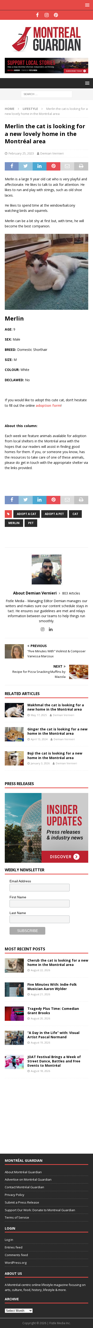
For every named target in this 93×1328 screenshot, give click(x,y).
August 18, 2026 (40, 1071)
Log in (9, 1239)
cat (75, 514)
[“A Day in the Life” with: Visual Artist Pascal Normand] (14, 1038)
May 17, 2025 (39, 715)
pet (31, 523)
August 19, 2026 (40, 1042)
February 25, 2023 (21, 153)
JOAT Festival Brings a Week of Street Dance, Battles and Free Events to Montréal (54, 1061)
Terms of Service (17, 1217)
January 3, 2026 (40, 763)
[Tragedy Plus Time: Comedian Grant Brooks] (14, 1014)
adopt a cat (26, 514)
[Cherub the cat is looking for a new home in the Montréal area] (14, 965)
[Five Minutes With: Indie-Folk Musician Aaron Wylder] (14, 989)
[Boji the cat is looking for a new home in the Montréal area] (14, 758)
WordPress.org (15, 1262)
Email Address (20, 881)
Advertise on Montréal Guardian (28, 1179)
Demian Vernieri (52, 153)
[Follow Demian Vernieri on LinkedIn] (48, 629)
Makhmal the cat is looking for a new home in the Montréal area (55, 707)
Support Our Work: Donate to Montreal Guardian (40, 1210)
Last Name (18, 913)
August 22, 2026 (40, 970)
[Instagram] (46, 15)
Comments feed (16, 1255)
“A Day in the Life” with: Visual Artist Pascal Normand (53, 1034)
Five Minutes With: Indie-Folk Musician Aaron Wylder (52, 986)
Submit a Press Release (22, 1202)
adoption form (48, 405)
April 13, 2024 (39, 739)
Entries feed (13, 1247)
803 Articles (71, 593)
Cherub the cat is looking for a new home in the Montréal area (57, 962)
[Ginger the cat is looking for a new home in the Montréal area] (14, 734)
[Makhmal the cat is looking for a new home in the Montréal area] (14, 710)
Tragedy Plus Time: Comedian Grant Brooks (53, 1010)
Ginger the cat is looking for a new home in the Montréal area (57, 731)
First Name (18, 897)
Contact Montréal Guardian (24, 1187)
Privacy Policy (14, 1195)
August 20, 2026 (40, 1018)
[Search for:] (46, 93)
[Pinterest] (56, 15)
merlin (14, 523)
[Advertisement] (40, 1113)
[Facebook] (37, 15)
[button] (86, 5)
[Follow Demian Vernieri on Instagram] (42, 629)
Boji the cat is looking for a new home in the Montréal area (54, 755)
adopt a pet (54, 514)
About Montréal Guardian (23, 1172)
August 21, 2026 (40, 994)
